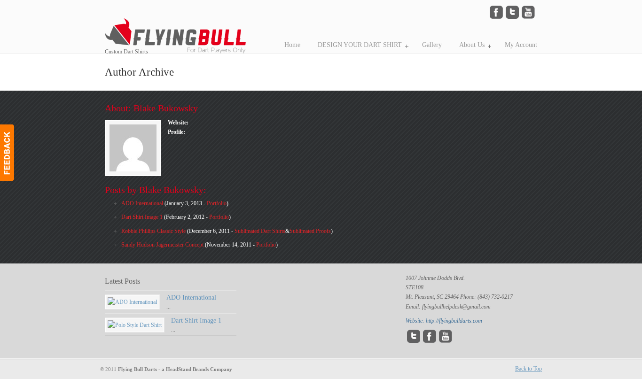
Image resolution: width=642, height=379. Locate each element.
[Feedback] (7, 152)
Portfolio (217, 203)
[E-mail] (445, 341)
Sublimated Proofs (310, 231)
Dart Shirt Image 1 (142, 217)
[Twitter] (512, 17)
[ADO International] (132, 302)
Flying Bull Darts (199, 28)
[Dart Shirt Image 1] (134, 325)
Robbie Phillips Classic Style (153, 231)
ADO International (142, 203)
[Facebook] (496, 17)
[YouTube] (528, 17)
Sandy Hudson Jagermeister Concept (162, 244)
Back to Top (528, 368)
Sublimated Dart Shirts (260, 231)
